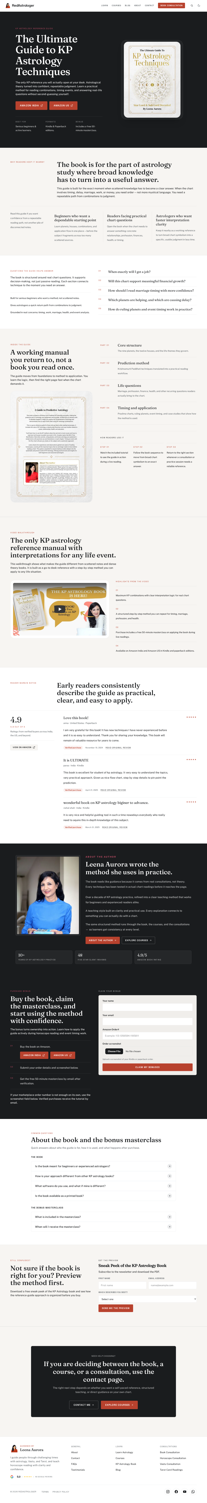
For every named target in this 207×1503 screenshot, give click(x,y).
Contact (149, 5)
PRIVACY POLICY (61, 1492)
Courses (116, 5)
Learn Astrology (124, 1452)
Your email (108, 1015)
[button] (60, 609)
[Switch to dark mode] (199, 5)
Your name (108, 1001)
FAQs (74, 1464)
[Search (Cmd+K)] (192, 5)
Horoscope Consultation (173, 1458)
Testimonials (78, 1469)
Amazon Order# (111, 1029)
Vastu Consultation (170, 1464)
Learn (104, 5)
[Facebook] (176, 1491)
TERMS (45, 1492)
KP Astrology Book (126, 1464)
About (137, 5)
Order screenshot (112, 1043)
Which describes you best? (113, 1292)
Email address (156, 1278)
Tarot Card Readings (171, 1469)
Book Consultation (170, 1452)
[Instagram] (167, 1491)
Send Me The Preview (116, 1308)
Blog (127, 5)
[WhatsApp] (193, 1491)
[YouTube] (184, 1491)
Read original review (118, 747)
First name (104, 1278)
